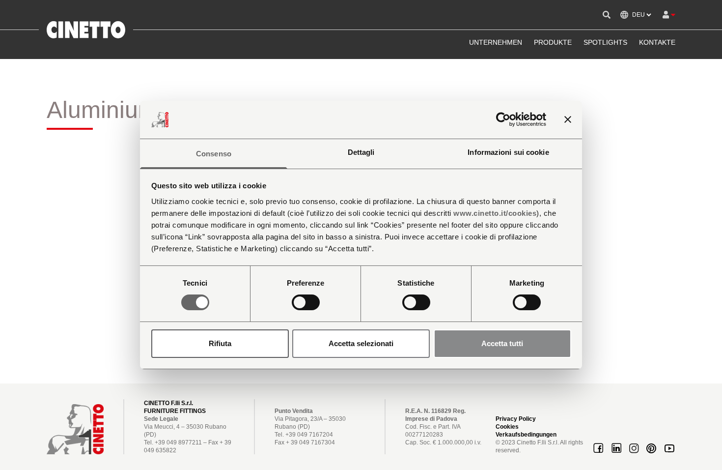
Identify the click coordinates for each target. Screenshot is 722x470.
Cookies (507, 426)
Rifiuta (220, 343)
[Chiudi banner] (567, 119)
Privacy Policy (516, 418)
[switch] (306, 302)
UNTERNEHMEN (495, 42)
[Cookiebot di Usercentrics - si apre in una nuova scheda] (503, 119)
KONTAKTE (657, 42)
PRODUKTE (553, 42)
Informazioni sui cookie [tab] (508, 152)
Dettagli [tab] (361, 152)
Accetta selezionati (361, 343)
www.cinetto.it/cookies (494, 213)
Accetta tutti (502, 343)
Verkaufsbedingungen (526, 434)
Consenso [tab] (213, 153)
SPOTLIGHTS (605, 42)
